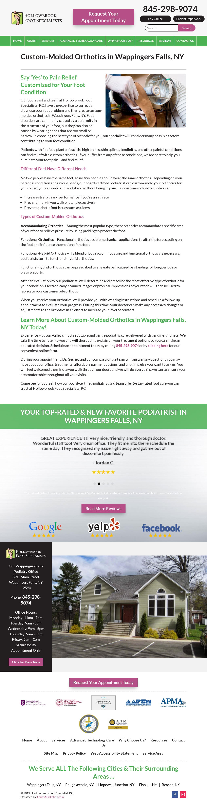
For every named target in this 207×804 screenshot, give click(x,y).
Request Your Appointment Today (103, 16)
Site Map (51, 753)
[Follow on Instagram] (183, 794)
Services (48, 40)
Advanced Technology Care (81, 40)
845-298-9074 (170, 9)
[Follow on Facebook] (175, 794)
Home (17, 40)
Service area (153, 753)
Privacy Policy (74, 753)
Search (186, 28)
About (32, 40)
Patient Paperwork (188, 19)
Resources (146, 40)
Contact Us (185, 40)
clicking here (158, 345)
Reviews (165, 40)
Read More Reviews (103, 508)
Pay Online (155, 19)
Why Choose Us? (120, 40)
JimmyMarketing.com (50, 797)
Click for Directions (26, 662)
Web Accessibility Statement (114, 753)
